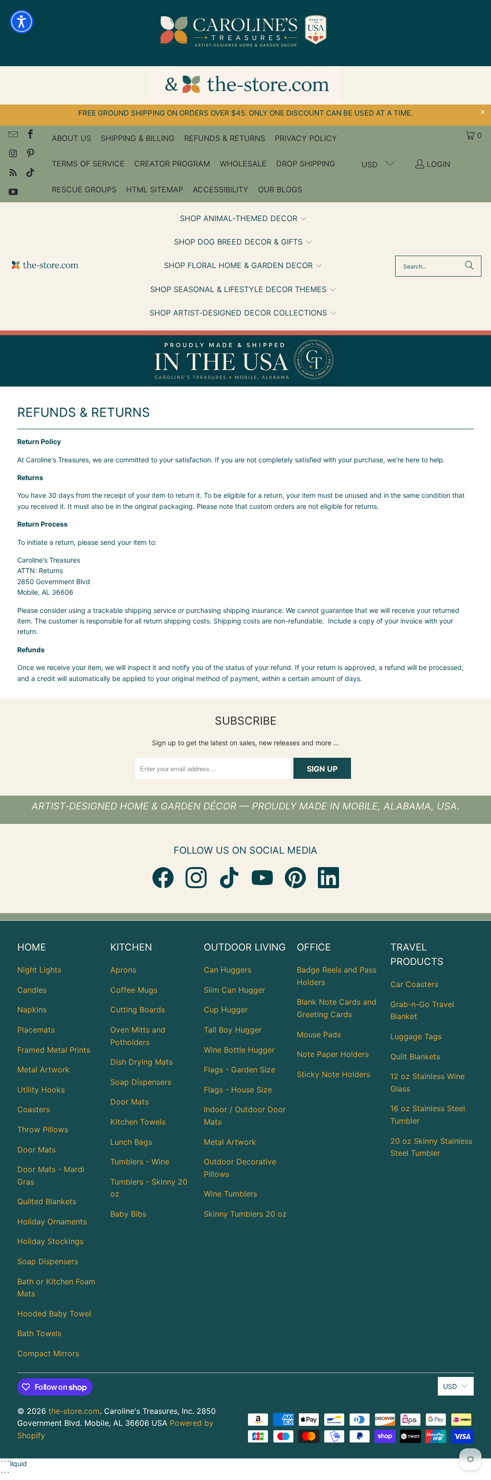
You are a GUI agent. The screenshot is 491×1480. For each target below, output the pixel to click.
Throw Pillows (42, 1129)
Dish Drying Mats (141, 1062)
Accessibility (220, 189)
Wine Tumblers (230, 1193)
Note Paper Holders (333, 1054)
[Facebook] (163, 877)
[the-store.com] (44, 266)
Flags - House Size (238, 1089)
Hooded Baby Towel (54, 1313)
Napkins (32, 1009)
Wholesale (243, 163)
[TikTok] (229, 877)
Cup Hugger (226, 1009)
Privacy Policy (306, 138)
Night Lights (39, 970)
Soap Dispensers (47, 1261)
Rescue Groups (84, 189)
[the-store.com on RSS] (12, 173)
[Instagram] (196, 877)
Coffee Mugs (133, 990)
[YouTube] (262, 877)
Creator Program (172, 163)
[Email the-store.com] (12, 135)
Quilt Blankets (415, 1056)
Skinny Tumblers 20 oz (245, 1214)
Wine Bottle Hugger (239, 1050)
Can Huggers (227, 970)
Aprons (123, 970)
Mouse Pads (319, 1034)
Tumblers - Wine (139, 1161)
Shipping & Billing (138, 138)
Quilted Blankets (46, 1201)
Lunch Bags (131, 1142)
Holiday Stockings (50, 1241)
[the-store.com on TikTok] (29, 173)
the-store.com (74, 1411)
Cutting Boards (137, 1009)
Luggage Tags (416, 1036)
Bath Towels (39, 1333)
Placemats (36, 1029)
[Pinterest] (295, 877)
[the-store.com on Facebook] (29, 135)
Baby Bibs (128, 1214)
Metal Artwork (43, 1069)
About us (71, 138)
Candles (32, 990)
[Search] (469, 266)
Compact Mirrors (48, 1353)
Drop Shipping (305, 163)
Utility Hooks (41, 1089)
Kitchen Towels (137, 1122)
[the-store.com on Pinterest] (29, 154)
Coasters (33, 1109)
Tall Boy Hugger (233, 1029)
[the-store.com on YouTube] (12, 193)
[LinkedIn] (328, 877)
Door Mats (36, 1149)
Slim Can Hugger (234, 990)
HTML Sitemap (154, 189)
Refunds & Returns (224, 138)
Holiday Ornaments (52, 1221)
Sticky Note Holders (333, 1074)
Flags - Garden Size (239, 1069)
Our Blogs (280, 189)
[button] (243, 219)
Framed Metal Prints (53, 1050)
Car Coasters (414, 984)
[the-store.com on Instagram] (12, 154)
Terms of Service (88, 163)
